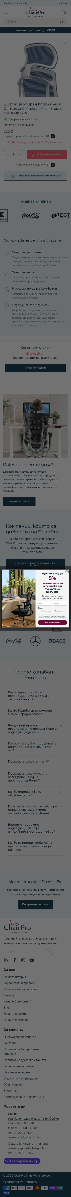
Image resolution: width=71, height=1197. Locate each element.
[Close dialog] (67, 571)
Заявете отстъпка (52, 622)
